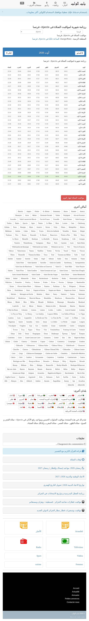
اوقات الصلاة (76, 459)
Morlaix (13, 294)
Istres (37, 322)
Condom (82, 341)
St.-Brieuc (46, 211)
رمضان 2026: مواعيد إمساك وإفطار (66, 468)
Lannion (11, 318)
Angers (29, 211)
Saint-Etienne (67, 219)
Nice (16, 235)
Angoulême (56, 381)
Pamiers (46, 286)
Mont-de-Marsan (34, 298)
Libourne (24, 310)
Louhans (82, 310)
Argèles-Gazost (10, 377)
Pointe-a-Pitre (65, 235)
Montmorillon (70, 298)
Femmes (79, 564)
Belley (73, 369)
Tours (15, 227)
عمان (32, 399)
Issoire (21, 322)
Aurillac (65, 377)
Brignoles (73, 361)
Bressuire (46, 361)
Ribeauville (25, 278)
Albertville (81, 385)
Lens (83, 318)
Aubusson (49, 377)
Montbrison (22, 298)
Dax (63, 338)
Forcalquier (12, 326)
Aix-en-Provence (79, 215)
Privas (53, 282)
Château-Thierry (57, 345)
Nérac (9, 290)
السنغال (50, 403)
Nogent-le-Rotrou (39, 290)
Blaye (49, 243)
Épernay (65, 334)
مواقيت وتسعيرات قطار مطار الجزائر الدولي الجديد (59, 510)
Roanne (73, 211)
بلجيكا (30, 403)
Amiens (17, 231)
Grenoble (56, 219)
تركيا (30, 407)
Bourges (23, 227)
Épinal (73, 334)
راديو (47, 5)
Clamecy (24, 341)
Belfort (57, 369)
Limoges (82, 239)
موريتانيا (40, 395)
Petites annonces (72, 599)
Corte (20, 338)
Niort (28, 290)
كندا (21, 407)
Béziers (82, 227)
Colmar (51, 341)
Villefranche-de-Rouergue (20, 247)
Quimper (70, 282)
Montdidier (47, 298)
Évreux (15, 330)
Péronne (82, 286)
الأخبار (38, 531)
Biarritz (20, 211)
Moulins (39, 294)
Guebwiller (62, 326)
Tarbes (58, 215)
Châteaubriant (36, 349)
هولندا (20, 403)
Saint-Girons (64, 270)
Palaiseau (38, 286)
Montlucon (58, 298)
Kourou (55, 239)
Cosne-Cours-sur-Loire (32, 338)
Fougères (23, 326)
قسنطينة (49, 502)
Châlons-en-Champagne (34, 353)
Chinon (7, 341)
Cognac (42, 341)
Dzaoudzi (33, 235)
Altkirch (29, 381)
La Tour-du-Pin (56, 318)
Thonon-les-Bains (34, 255)
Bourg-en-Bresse (34, 361)
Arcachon (81, 381)
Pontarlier (18, 282)
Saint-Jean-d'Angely (78, 270)
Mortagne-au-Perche (26, 294)
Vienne (74, 251)
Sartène (10, 259)
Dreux (46, 334)
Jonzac (45, 322)
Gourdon (45, 326)
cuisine (38, 564)
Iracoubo (13, 219)
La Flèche (64, 322)
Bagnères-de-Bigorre (54, 373)
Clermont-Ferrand (46, 215)
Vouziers (17, 243)
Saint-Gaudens (32, 270)
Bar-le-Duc (81, 373)
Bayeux (22, 369)
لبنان (11, 395)
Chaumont (81, 345)
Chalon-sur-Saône (51, 353)
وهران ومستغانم (36, 502)
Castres (82, 357)
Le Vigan (82, 314)
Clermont (34, 341)
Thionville (21, 255)
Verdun (49, 251)
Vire (68, 247)
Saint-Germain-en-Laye (48, 270)
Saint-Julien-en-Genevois (43, 267)
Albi (5, 381)
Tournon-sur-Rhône (64, 255)
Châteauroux (31, 345)
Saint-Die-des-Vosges (51, 274)
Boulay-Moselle (62, 365)
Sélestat (51, 259)
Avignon (31, 373)
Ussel (83, 255)
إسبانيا (80, 407)
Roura (66, 211)
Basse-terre (53, 235)
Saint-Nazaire (80, 267)
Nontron (82, 290)
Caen (72, 223)
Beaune (40, 369)
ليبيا (61, 395)
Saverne (27, 259)
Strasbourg (65, 239)
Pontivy (27, 282)
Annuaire (75, 595)
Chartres (25, 349)
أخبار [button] (65, 5)
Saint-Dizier (65, 274)
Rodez (64, 278)
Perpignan (66, 215)
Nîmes (63, 227)
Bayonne (31, 369)
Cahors (13, 357)
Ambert (37, 381)
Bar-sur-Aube (11, 369)
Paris (55, 243)
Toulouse (9, 235)
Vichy (55, 227)
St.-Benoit (43, 235)
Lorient (64, 223)
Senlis (59, 259)
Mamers (39, 306)
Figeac (30, 330)
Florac (38, 330)
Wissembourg (27, 243)
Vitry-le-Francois (79, 247)
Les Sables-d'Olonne (68, 314)
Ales (21, 381)
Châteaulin (19, 345)
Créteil (56, 338)
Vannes (31, 251)
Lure (23, 306)
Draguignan (36, 334)
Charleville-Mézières (78, 353)
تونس (70, 395)
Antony (66, 381)
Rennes (24, 235)
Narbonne (81, 294)
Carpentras (50, 357)
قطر (12, 399)
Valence (11, 251)
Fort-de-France (45, 219)
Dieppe (82, 231)
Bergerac (82, 369)
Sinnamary (56, 211)
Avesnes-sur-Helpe (19, 373)
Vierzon (82, 251)
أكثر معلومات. (32, 12)
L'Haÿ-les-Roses (12, 310)
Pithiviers (8, 282)
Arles (40, 377)
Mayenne (82, 306)
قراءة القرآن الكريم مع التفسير (68, 451)
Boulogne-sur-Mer (19, 361)
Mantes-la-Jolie (51, 306)
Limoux (33, 310)
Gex (36, 326)
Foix (45, 330)
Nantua (72, 294)
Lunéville (15, 306)
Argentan (22, 377)
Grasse (53, 326)
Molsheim (50, 302)
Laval (66, 318)
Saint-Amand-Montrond (20, 274)
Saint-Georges (80, 219)
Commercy (61, 341)
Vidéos (80, 556)
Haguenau (11, 322)
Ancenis (46, 381)
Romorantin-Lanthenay (77, 278)
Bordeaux (35, 239)
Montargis (60, 302)
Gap (30, 326)
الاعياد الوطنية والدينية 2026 (72, 476)
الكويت (80, 403)
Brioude (82, 361)
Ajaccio (25, 223)
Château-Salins (43, 345)
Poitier (37, 211)
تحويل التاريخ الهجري (52, 485)
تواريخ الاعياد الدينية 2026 (73, 485)
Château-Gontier (79, 349)
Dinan (13, 334)
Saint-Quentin (32, 263)
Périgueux (72, 286)
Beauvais (49, 369)
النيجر (61, 403)
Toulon (9, 223)
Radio (38, 547)
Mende (17, 302)
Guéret (72, 326)
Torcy (46, 255)
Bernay (15, 365)
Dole (19, 334)
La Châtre (54, 322)
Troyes (41, 231)
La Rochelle (45, 239)
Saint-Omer (20, 263)
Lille (73, 239)
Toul (52, 255)
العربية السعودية (67, 399)
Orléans (6, 227)
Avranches (40, 373)
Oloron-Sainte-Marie (24, 286)
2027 (57, 476)
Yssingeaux (39, 243)
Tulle (76, 255)
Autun (74, 377)
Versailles (66, 231)
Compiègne (72, 341)
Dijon (31, 227)
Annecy (82, 211)
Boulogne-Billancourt (78, 365)
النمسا (39, 407)
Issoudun (29, 322)
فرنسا (40, 403)
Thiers (12, 255)
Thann (83, 259)
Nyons (12, 286)
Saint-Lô (58, 267)
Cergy (21, 353)
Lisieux (42, 310)
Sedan (36, 259)
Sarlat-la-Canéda (55, 263)
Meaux (9, 302)
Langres (82, 322)
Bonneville (49, 365)
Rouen (74, 231)
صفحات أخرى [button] (35, 5)
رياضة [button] (56, 5)
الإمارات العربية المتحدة (48, 399)
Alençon (13, 381)
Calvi (20, 357)
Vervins (57, 251)
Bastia (17, 223)
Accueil (76, 588)
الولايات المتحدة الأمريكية (74, 411)
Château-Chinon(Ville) (51, 349)
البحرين (22, 399)
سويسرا (10, 403)
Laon (19, 318)
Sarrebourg (68, 263)
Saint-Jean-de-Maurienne (24, 267)
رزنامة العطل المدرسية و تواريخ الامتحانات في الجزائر (61, 493)
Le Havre (15, 239)
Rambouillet (81, 282)
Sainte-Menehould (79, 274)
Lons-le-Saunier (70, 310)
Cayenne (64, 243)
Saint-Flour (20, 270)
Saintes (10, 270)
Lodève (59, 310)
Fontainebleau (55, 330)
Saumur (18, 259)
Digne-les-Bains (79, 338)
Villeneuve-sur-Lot (57, 247)
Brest (57, 223)
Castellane (60, 357)
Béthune (23, 365)
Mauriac (72, 306)
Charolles (16, 349)
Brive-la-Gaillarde (53, 231)
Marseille (25, 239)
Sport (39, 556)
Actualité (79, 531)
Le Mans (49, 223)
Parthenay (56, 286)
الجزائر (80, 395)
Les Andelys (40, 314)
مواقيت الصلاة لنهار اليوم (73, 198)
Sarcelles (43, 263)
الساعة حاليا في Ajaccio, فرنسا (45, 39)
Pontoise (37, 282)
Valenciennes (21, 251)
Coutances (47, 338)
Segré (43, 259)
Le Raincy (28, 314)
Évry (23, 330)
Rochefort (55, 278)
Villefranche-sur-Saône (40, 247)
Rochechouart (43, 278)
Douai (27, 334)
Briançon (56, 361)
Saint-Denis (81, 243)
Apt (73, 381)
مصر (30, 395)
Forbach (82, 330)
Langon (73, 322)
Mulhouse (8, 231)
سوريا (20, 395)
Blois (31, 365)
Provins (61, 282)
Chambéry (64, 353)
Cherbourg (81, 223)
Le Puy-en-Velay (16, 314)
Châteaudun (66, 349)
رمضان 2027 (43, 468)
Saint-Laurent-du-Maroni (28, 219)
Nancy (83, 235)
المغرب (51, 395)
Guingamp (81, 326)
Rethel (15, 278)
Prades (45, 282)
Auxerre (39, 227)
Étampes (82, 334)
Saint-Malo (68, 267)
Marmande (62, 306)
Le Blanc (75, 318)
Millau (32, 302)
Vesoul (66, 251)
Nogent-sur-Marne (55, 290)
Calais (26, 231)
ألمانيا (50, 407)
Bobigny (39, 365)
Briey (64, 361)
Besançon (18, 215)
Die (69, 338)
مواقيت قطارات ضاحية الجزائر (68, 502)
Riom (34, 278)
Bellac (66, 369)
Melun (34, 215)
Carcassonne (39, 357)
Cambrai (29, 357)
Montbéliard (11, 298)
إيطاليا (59, 407)
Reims (33, 231)
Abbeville (71, 385)
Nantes (40, 223)
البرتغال (70, 407)
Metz (75, 235)
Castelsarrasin (72, 357)
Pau (64, 286)
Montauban (71, 302)
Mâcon (31, 306)
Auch (57, 377)
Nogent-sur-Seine (70, 290)
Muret (47, 294)
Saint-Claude (36, 274)
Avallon (82, 377)
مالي (70, 403)
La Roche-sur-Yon (41, 318)
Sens (66, 259)
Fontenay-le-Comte (69, 330)
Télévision (78, 547)
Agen (33, 223)
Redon (8, 278)
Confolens (11, 338)
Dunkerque (55, 334)
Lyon (71, 243)
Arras (27, 215)
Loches (50, 310)
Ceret (13, 353)
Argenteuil (31, 377)
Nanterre (64, 294)
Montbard (81, 302)
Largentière (28, 318)
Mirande (41, 302)
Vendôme (40, 251)
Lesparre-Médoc (52, 314)
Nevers (47, 227)
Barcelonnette (69, 373)
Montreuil (81, 298)
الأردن (80, 399)
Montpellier (72, 227)
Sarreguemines (80, 263)
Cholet (16, 341)
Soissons (74, 259)
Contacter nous (73, 602)
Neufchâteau (19, 290)
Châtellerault (70, 345)
